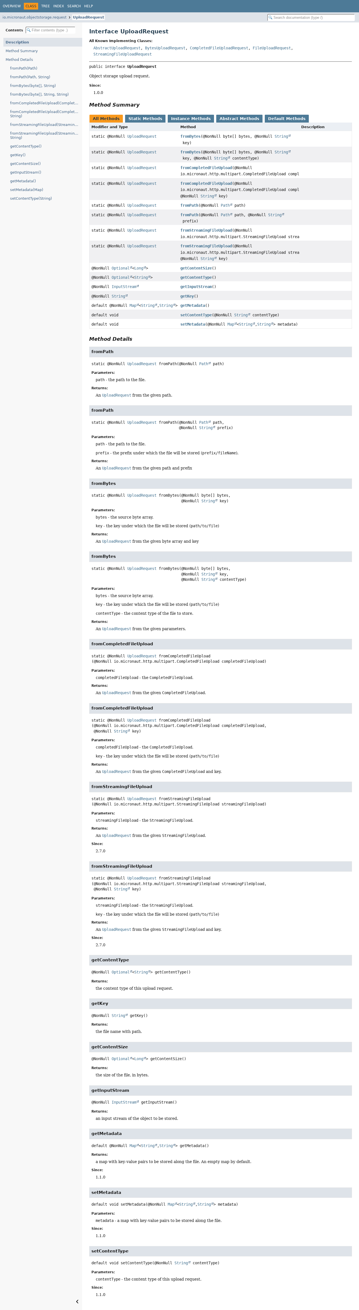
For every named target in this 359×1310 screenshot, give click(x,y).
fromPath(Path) (23, 68)
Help (88, 6)
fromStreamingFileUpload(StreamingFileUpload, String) (46, 135)
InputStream (124, 286)
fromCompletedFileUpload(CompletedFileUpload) (46, 103)
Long (138, 268)
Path (225, 205)
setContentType (196, 315)
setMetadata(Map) (26, 190)
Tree (45, 6)
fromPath (189, 205)
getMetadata (192, 305)
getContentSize (196, 268)
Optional (121, 268)
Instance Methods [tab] (191, 118)
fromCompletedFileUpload (206, 167)
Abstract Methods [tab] (239, 118)
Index (58, 6)
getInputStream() (25, 172)
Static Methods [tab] (145, 118)
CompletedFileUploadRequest (219, 48)
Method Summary (22, 51)
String (281, 136)
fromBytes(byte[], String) (33, 86)
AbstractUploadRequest (117, 48)
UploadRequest (88, 17)
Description (17, 42)
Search (74, 6)
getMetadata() (23, 181)
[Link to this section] (143, 105)
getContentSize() (25, 164)
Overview (12, 6)
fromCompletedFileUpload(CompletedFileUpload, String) (46, 114)
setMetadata (192, 324)
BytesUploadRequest (165, 48)
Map (133, 305)
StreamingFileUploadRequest (122, 54)
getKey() (18, 155)
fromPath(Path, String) (30, 77)
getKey (187, 296)
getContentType (196, 277)
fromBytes (190, 136)
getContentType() (26, 146)
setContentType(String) (31, 198)
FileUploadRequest (272, 48)
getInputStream (196, 286)
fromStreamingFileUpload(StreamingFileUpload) (46, 125)
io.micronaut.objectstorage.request (34, 17)
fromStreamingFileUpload (206, 230)
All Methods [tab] (106, 118)
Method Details (19, 59)
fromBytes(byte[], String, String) (39, 94)
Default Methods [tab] (286, 118)
